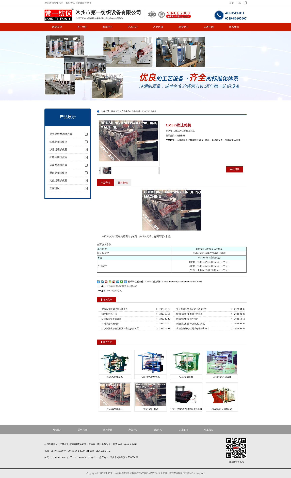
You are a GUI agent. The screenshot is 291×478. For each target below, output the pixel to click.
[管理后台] (188, 473)
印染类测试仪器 (58, 165)
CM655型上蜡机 (149, 111)
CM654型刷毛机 (114, 290)
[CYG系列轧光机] (115, 374)
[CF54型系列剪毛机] (151, 374)
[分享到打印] (125, 281)
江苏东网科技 (175, 473)
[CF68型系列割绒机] (222, 374)
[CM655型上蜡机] (151, 406)
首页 (231, 3)
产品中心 (133, 27)
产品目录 (158, 27)
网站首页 (57, 27)
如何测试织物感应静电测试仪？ (191, 309)
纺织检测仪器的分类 (111, 318)
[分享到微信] (121, 281)
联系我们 (234, 27)
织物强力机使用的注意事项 (189, 314)
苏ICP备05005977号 (148, 473)
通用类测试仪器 (58, 172)
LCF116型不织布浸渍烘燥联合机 (121, 286)
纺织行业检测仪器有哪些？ (114, 309)
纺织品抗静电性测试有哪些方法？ (192, 328)
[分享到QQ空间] (110, 281)
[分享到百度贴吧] (102, 281)
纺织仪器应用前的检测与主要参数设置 (120, 328)
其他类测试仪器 (58, 180)
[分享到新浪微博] (113, 281)
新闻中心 (108, 27)
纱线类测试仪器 (58, 141)
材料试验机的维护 (110, 323)
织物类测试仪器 (58, 149)
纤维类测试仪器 (58, 157)
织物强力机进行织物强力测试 (190, 323)
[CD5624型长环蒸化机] (222, 406)
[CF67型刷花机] (186, 374)
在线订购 (234, 169)
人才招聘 (209, 27)
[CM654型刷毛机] (115, 406)
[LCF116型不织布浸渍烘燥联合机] (186, 406)
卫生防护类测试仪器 (61, 134)
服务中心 (183, 27)
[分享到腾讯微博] (117, 281)
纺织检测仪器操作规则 (186, 318)
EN (239, 3)
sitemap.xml (199, 473)
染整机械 (55, 188)
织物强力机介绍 (109, 314)
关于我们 (82, 27)
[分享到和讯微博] (106, 281)
